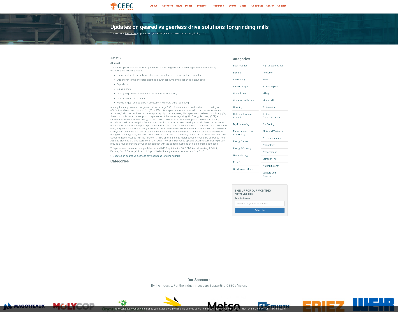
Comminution (240, 93)
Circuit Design (240, 86)
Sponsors (167, 5)
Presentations (269, 152)
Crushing (237, 107)
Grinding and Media (243, 169)
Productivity (268, 145)
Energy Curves (240, 141)
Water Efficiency (270, 165)
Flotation (237, 162)
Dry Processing (241, 124)
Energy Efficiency (242, 148)
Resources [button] (218, 5)
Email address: (243, 198)
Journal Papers (270, 86)
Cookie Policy (239, 308)
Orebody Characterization (271, 116)
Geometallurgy (240, 155)
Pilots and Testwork (272, 131)
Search (270, 5)
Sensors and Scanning (269, 174)
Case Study (239, 79)
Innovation (267, 72)
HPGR (265, 79)
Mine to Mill (268, 100)
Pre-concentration (271, 138)
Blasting (237, 72)
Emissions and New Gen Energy (243, 133)
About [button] (153, 5)
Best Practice (240, 65)
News (179, 5)
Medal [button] (188, 5)
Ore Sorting (268, 124)
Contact (281, 5)
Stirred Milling (269, 158)
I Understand (279, 308)
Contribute (257, 5)
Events (232, 5)
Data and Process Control (242, 116)
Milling (265, 93)
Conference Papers (243, 100)
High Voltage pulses (272, 65)
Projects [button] (201, 5)
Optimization (268, 107)
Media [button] (242, 5)
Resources (131, 33)
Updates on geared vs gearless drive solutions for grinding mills (145, 156)
